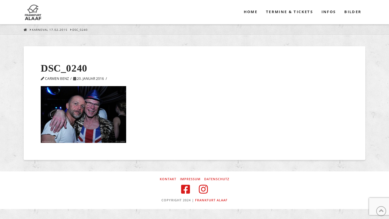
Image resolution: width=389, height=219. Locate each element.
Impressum (190, 179)
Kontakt (168, 179)
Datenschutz (216, 179)
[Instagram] (203, 189)
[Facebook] (185, 189)
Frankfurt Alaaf (211, 200)
